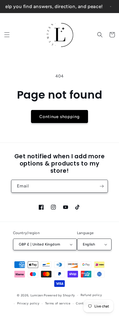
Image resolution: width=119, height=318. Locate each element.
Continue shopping (59, 116)
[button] (7, 35)
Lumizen (36, 295)
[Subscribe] (101, 186)
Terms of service (58, 303)
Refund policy (91, 295)
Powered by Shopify (59, 295)
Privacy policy (28, 303)
